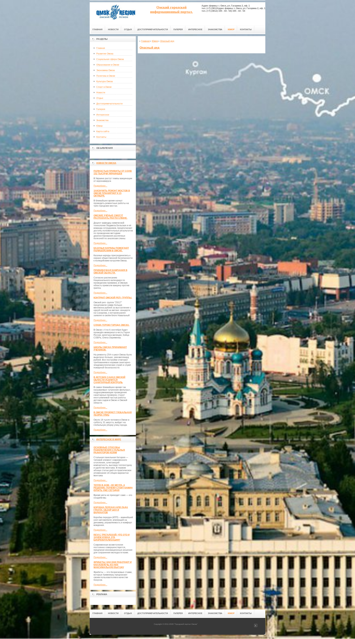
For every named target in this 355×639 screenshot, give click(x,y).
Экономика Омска (105, 70)
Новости (100, 92)
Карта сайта (102, 131)
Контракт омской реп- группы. (113, 297)
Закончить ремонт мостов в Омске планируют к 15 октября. (112, 193)
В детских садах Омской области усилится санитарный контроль (109, 380)
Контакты (101, 137)
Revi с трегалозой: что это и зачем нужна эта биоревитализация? (112, 537)
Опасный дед (149, 47)
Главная (100, 48)
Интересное (102, 114)
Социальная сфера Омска (110, 59)
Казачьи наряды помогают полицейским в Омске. (111, 249)
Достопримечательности (109, 103)
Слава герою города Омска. (111, 325)
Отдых (99, 98)
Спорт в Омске (104, 87)
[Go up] (255, 626)
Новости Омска (106, 163)
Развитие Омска (104, 53)
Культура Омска (104, 81)
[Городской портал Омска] (115, 13)
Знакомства (102, 120)
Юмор (99, 126)
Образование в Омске (107, 64)
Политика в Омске (105, 76)
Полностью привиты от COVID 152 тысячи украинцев (113, 172)
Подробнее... (100, 186)
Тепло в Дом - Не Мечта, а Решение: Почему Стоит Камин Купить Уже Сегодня (113, 488)
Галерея (100, 109)
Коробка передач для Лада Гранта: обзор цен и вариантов (111, 510)
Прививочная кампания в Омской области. (110, 271)
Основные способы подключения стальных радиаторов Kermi (109, 450)
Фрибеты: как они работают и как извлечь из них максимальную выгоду (113, 565)
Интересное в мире (108, 439)
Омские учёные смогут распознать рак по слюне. (110, 216)
